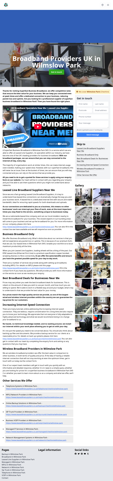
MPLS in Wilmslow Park (11, 465)
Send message (93, 135)
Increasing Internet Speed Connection (93, 165)
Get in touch (56, 72)
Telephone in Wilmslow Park (13, 472)
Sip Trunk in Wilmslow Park (13, 470)
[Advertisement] (56, 26)
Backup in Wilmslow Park (12, 454)
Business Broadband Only (87, 155)
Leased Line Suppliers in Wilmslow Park (18, 459)
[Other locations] (102, 5)
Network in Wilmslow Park (13, 467)
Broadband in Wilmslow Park (14, 457)
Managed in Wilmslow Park (13, 462)
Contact (5, 478)
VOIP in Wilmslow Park (11, 475)
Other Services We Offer (87, 175)
